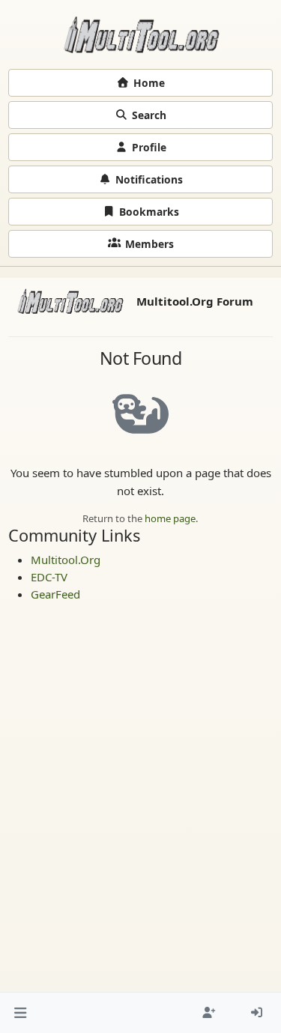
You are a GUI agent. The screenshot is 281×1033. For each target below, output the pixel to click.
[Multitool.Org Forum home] (140, 34)
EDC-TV (49, 576)
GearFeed (55, 594)
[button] (20, 1012)
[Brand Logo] (70, 301)
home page (170, 518)
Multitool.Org (65, 559)
